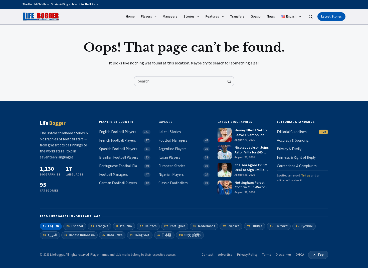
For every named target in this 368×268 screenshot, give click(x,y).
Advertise (225, 255)
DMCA (300, 255)
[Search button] (229, 81)
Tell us (305, 175)
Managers (170, 16)
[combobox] (179, 81)
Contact (208, 255)
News (271, 16)
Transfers (237, 16)
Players (146, 16)
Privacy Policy (247, 255)
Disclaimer (283, 255)
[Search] (310, 17)
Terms (266, 255)
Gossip (256, 16)
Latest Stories (331, 16)
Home (130, 16)
